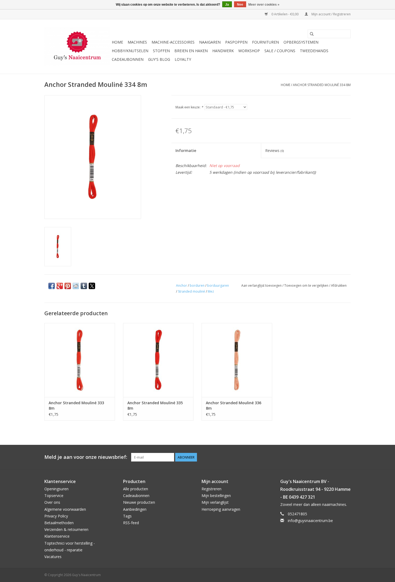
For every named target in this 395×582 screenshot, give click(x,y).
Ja (227, 4)
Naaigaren (210, 42)
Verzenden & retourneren (66, 529)
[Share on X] (92, 286)
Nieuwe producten (139, 502)
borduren (197, 285)
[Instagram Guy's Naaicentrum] (346, 457)
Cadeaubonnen (127, 59)
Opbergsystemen (300, 42)
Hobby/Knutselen (130, 50)
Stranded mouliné (191, 291)
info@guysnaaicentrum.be (310, 520)
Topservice (53, 495)
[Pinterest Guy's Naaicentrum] (336, 457)
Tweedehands (314, 50)
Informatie (185, 150)
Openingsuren (56, 488)
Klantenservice (57, 536)
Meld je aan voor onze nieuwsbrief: (85, 457)
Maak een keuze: (189, 107)
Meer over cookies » (263, 4)
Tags (127, 516)
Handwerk (223, 50)
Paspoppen (236, 42)
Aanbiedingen (134, 509)
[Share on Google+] (59, 286)
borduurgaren (218, 285)
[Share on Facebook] (51, 286)
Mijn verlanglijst (215, 502)
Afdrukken (339, 285)
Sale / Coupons (279, 50)
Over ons (52, 502)
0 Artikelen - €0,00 (285, 14)
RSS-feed (131, 522)
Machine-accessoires (173, 42)
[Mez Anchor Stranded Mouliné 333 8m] (79, 360)
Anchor (181, 285)
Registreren (211, 488)
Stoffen (161, 50)
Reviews (274, 150)
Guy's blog (159, 59)
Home (117, 42)
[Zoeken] (312, 34)
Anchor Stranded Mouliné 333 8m (76, 405)
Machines (137, 42)
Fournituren (265, 42)
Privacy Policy (56, 516)
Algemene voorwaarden (65, 509)
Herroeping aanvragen (221, 509)
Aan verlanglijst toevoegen (261, 285)
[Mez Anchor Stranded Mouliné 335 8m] (158, 360)
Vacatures (53, 556)
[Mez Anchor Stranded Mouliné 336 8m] (237, 360)
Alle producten (135, 488)
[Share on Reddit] (76, 286)
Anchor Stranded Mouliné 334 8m (322, 85)
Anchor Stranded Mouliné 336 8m (233, 405)
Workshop (249, 50)
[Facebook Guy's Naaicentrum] (327, 457)
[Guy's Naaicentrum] (77, 46)
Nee (240, 4)
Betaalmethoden (59, 522)
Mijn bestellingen (216, 495)
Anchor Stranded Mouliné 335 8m (155, 405)
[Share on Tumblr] (84, 286)
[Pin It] (67, 286)
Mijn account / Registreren (331, 14)
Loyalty (183, 59)
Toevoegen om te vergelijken (306, 285)
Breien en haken (191, 50)
